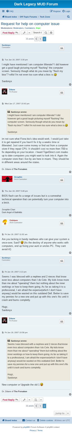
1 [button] (40, 39)
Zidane (12, 90)
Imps (38, 28)
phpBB (26, 427)
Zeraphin (18, 177)
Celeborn (14, 220)
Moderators (18, 28)
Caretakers (30, 28)
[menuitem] (9, 11)
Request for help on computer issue (30, 24)
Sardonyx (6, 45)
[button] (36, 39)
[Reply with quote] (61, 48)
